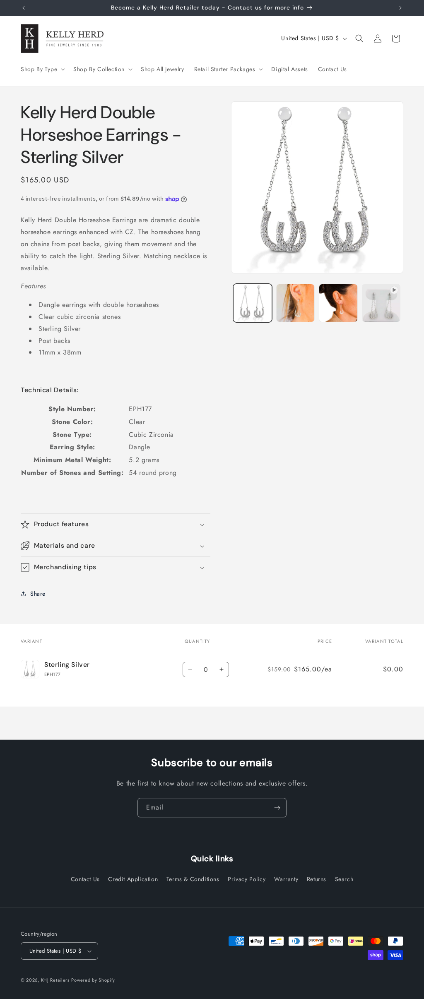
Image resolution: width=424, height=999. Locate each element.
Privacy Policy (246, 879)
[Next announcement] (400, 8)
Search (344, 879)
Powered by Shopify (93, 980)
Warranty (286, 879)
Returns (316, 879)
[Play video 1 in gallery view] (381, 303)
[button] (42, 69)
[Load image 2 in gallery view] (295, 303)
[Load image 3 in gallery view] (338, 303)
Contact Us (85, 879)
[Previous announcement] (23, 8)
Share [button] (38, 593)
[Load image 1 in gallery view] (252, 303)
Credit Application (133, 879)
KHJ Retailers (55, 980)
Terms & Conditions (192, 879)
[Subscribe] (277, 807)
